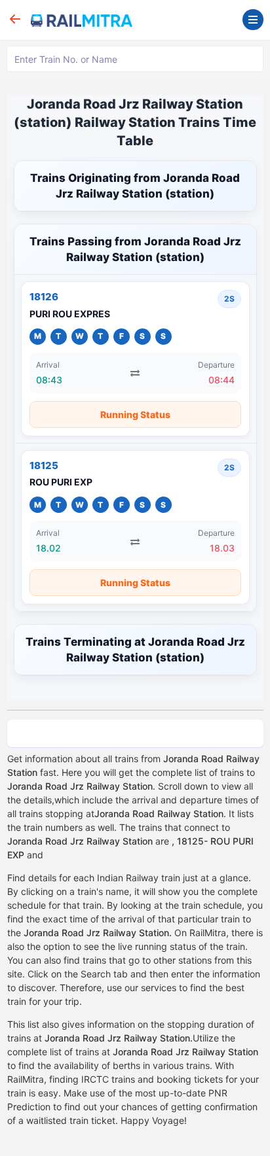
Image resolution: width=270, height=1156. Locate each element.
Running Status (135, 414)
